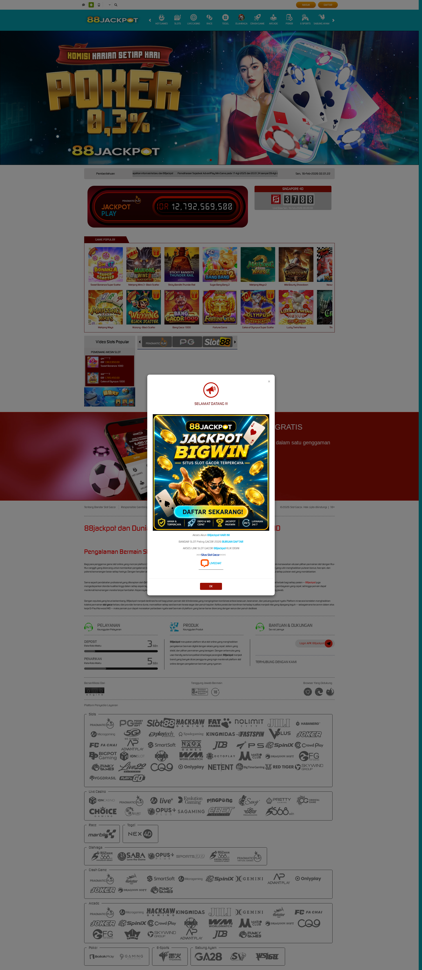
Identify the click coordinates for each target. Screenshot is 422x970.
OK (211, 586)
